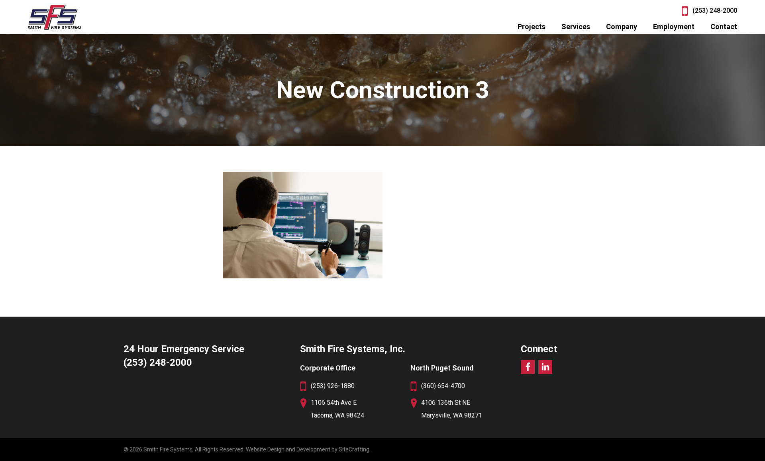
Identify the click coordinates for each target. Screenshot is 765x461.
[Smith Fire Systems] (54, 17)
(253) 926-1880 (333, 386)
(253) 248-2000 (714, 10)
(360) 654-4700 (443, 386)
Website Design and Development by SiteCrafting (307, 449)
